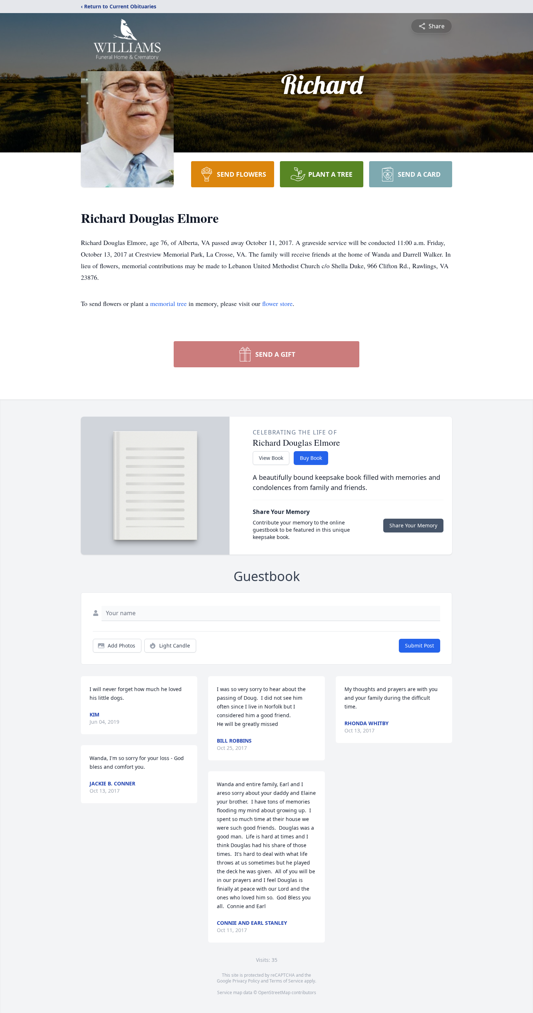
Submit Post (419, 645)
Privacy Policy (246, 981)
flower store (277, 303)
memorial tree (168, 303)
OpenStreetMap (274, 992)
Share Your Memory (413, 525)
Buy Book (311, 457)
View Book (271, 457)
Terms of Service (286, 981)
